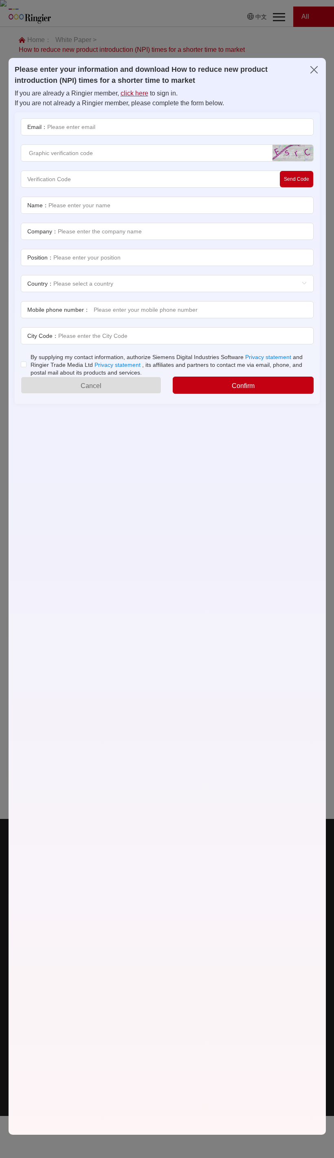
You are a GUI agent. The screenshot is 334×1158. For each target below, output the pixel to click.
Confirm (243, 385)
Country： (40, 283)
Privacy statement (268, 357)
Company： (42, 231)
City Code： (42, 336)
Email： (37, 127)
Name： (37, 205)
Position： (40, 257)
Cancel (91, 385)
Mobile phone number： (58, 309)
